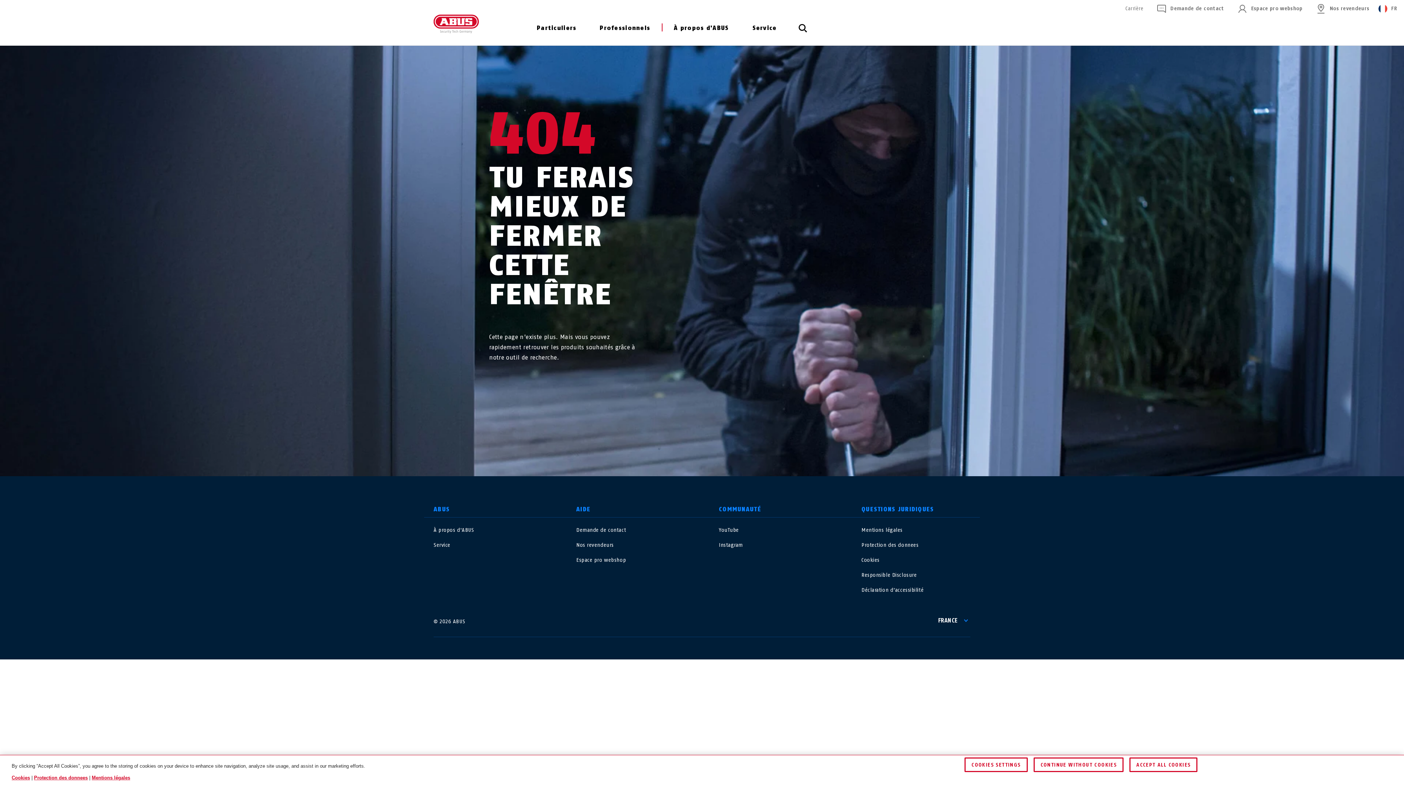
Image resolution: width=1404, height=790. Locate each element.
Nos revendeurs (1350, 8)
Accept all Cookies (1163, 765)
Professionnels (625, 28)
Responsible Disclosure (889, 575)
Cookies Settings (995, 765)
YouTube (729, 530)
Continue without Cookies (1079, 765)
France (948, 620)
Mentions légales (882, 530)
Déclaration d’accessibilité (892, 590)
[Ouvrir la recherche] (803, 32)
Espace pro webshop (1277, 8)
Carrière (1134, 8)
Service (764, 28)
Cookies (870, 560)
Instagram (731, 545)
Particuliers (556, 28)
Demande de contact (1197, 8)
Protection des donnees (889, 545)
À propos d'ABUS (701, 28)
